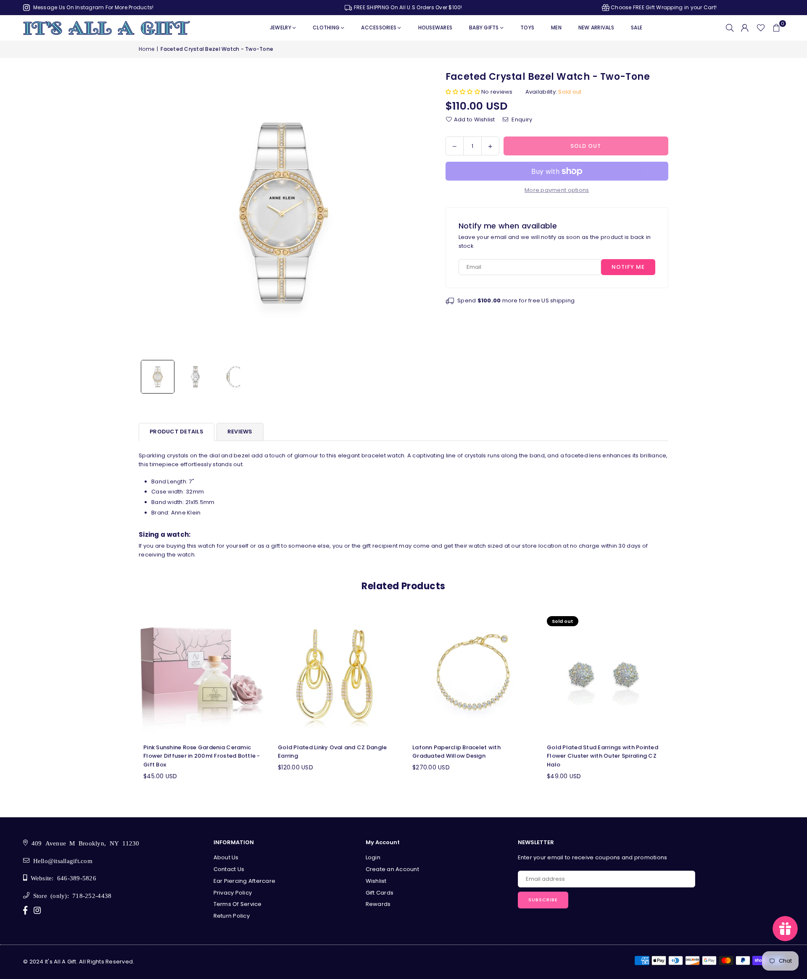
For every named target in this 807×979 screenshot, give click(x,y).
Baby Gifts (484, 27)
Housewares (435, 27)
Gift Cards (380, 893)
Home (146, 48)
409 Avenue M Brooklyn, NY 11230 (83, 843)
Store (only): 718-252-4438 (70, 895)
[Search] (729, 27)
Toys (527, 27)
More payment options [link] (557, 190)
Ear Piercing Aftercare (245, 881)
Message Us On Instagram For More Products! (92, 7)
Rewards (378, 904)
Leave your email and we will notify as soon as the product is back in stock (555, 241)
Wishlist (376, 881)
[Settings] (744, 27)
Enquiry (521, 119)
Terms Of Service (238, 904)
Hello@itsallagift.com (60, 860)
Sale (636, 27)
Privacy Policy (233, 893)
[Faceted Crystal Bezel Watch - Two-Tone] (157, 376)
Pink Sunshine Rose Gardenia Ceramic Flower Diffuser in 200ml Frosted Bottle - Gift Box (201, 756)
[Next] (413, 213)
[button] (776, 27)
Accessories (378, 27)
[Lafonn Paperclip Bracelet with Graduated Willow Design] (470, 674)
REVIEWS (240, 432)
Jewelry (280, 27)
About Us (226, 857)
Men (556, 27)
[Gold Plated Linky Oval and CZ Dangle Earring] (336, 674)
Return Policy (232, 916)
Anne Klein (186, 513)
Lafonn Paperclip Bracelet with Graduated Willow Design (456, 751)
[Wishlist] (761, 27)
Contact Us (229, 869)
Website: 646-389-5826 (61, 877)
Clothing (326, 27)
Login (373, 857)
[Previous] (150, 213)
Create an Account (392, 869)
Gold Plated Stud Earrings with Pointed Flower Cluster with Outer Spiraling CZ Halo (602, 756)
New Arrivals (596, 27)
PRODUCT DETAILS (176, 432)
